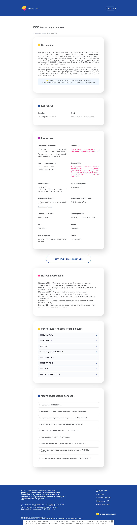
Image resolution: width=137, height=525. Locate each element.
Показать (52, 117)
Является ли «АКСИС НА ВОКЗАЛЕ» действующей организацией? (65, 411)
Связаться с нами (102, 505)
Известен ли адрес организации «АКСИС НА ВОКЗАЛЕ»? (61, 424)
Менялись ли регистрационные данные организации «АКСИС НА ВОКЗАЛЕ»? (64, 451)
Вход (110, 8)
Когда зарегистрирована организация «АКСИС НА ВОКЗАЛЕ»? (64, 418)
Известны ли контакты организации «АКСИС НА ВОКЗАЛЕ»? (63, 444)
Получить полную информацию (69, 259)
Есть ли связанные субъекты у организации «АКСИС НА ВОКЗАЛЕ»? (66, 458)
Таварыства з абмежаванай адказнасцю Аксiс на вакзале (52, 155)
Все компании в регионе (45, 207)
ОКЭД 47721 (42, 187)
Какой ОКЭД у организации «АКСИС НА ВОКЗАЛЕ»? (59, 431)
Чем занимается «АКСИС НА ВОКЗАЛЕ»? (56, 437)
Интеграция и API (102, 501)
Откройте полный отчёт (51, 83)
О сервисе (100, 494)
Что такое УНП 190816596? (51, 405)
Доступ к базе (101, 491)
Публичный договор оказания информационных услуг (33, 517)
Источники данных (103, 498)
